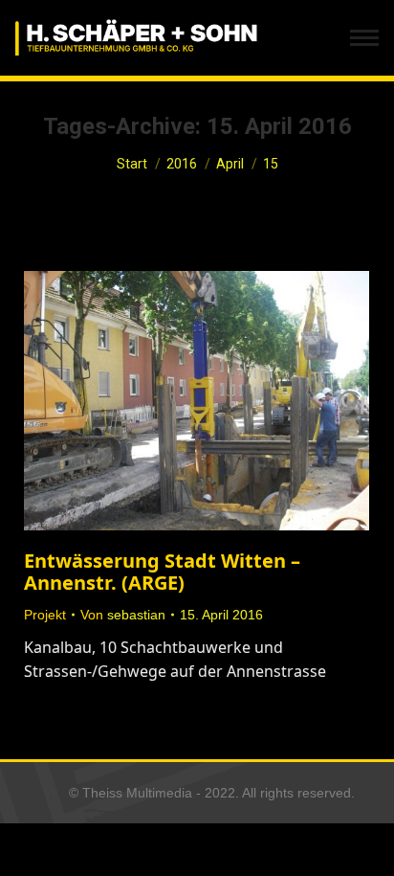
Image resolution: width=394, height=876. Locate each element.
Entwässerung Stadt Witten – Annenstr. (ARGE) (162, 571)
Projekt (45, 614)
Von (122, 614)
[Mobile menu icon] (364, 38)
